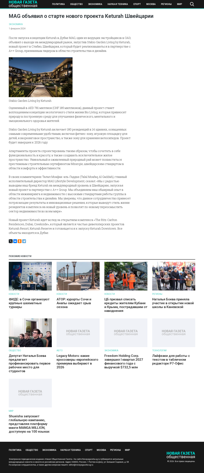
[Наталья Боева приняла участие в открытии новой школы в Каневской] (173, 290)
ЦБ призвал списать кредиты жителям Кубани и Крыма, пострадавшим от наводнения (125, 305)
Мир (179, 4)
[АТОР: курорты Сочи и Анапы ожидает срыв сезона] (78, 290)
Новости (14, 294)
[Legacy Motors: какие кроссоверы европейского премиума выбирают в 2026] (78, 346)
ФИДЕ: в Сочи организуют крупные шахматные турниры (29, 303)
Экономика (95, 4)
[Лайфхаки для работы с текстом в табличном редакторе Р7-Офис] (173, 346)
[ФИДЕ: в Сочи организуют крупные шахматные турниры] (30, 290)
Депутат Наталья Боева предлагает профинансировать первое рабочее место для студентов (30, 363)
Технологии (159, 350)
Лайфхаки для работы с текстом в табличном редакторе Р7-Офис (171, 359)
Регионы (166, 4)
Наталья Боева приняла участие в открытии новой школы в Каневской (173, 303)
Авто (60, 350)
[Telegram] (24, 241)
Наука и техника (118, 4)
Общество (76, 4)
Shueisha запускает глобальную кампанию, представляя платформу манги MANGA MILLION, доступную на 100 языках (29, 423)
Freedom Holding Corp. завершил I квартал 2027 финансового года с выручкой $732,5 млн (123, 361)
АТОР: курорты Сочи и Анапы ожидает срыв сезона (74, 303)
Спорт (137, 4)
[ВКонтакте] (15, 241)
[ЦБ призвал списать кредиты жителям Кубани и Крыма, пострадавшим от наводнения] (125, 290)
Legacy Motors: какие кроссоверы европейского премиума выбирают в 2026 (77, 361)
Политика (58, 4)
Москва (151, 4)
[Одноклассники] (20, 241)
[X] (11, 241)
